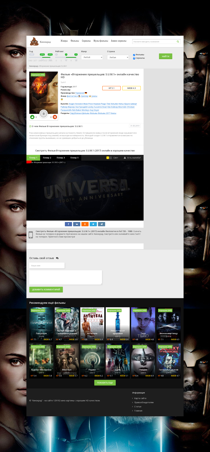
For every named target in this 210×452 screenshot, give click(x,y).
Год (31, 51)
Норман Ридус (99, 103)
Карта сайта (140, 398)
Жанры (64, 40)
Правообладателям (144, 402)
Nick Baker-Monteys (80, 110)
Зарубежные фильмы (80, 113)
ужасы (94, 96)
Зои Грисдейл (81, 107)
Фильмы (75, 40)
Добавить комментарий (46, 289)
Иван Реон (88, 103)
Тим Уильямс (112, 103)
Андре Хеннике (76, 103)
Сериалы (86, 40)
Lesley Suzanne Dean (97, 107)
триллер (84, 96)
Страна (111, 51)
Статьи (137, 406)
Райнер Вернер (68, 107)
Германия (79, 93)
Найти (165, 56)
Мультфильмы (101, 40)
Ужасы (113, 113)
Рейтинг (59, 51)
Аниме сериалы (118, 40)
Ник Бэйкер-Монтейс (116, 107)
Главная (138, 410)
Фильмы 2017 (104, 113)
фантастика (72, 96)
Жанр (84, 51)
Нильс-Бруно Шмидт (128, 103)
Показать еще (105, 382)
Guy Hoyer (94, 110)
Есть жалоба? (134, 157)
